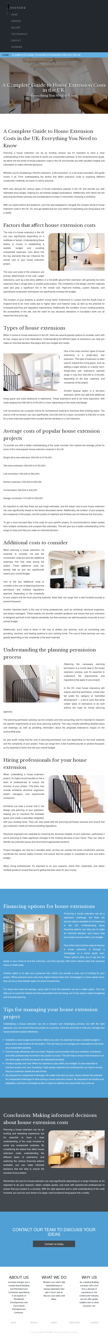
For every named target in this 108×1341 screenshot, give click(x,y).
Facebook (16, 47)
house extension (52, 1288)
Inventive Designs (38, 1332)
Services (16, 21)
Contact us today (54, 1244)
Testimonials (19, 34)
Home (14, 14)
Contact (16, 40)
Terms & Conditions (62, 1332)
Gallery (15, 27)
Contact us (94, 1322)
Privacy (74, 1332)
